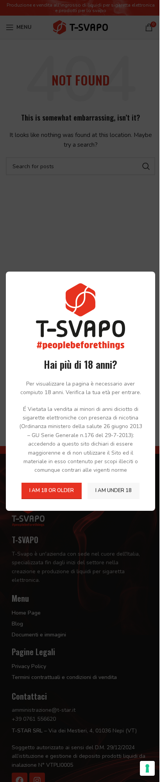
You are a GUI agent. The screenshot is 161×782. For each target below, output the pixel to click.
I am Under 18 (113, 490)
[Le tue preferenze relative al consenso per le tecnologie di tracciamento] (147, 768)
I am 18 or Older (51, 490)
